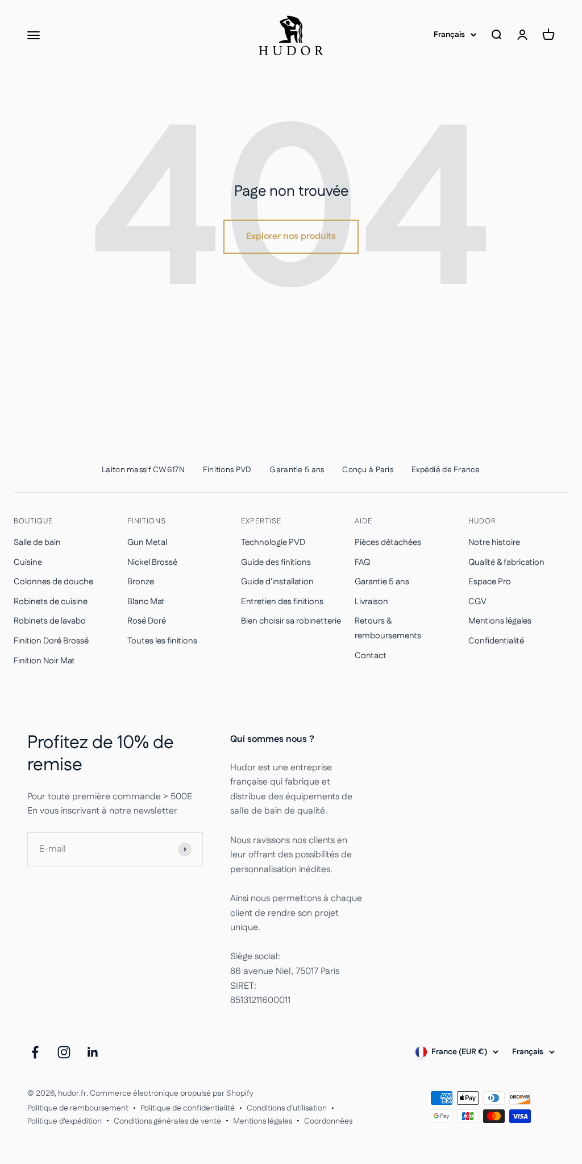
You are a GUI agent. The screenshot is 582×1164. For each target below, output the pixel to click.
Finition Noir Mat (44, 661)
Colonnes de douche (53, 582)
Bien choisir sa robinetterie (291, 621)
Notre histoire (494, 542)
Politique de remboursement (77, 1108)
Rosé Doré (146, 621)
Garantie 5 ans (382, 582)
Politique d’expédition (64, 1121)
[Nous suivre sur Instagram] (64, 1052)
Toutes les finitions (162, 641)
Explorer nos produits (291, 236)
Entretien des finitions (282, 602)
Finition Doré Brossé (51, 641)
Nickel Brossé (152, 562)
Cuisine (28, 562)
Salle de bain (37, 542)
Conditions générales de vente (167, 1121)
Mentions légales (499, 621)
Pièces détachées (388, 542)
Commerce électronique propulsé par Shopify (171, 1093)
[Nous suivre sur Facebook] (35, 1052)
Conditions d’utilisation (287, 1108)
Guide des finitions (276, 562)
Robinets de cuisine (51, 602)
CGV (477, 602)
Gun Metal (147, 542)
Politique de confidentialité (187, 1108)
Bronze (140, 582)
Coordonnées (328, 1121)
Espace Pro (489, 582)
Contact (370, 656)
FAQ (362, 562)
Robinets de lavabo (50, 621)
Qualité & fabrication (506, 562)
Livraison (371, 602)
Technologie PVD (273, 542)
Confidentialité (496, 641)
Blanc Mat (146, 602)
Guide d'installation (277, 582)
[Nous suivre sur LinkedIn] (93, 1052)
